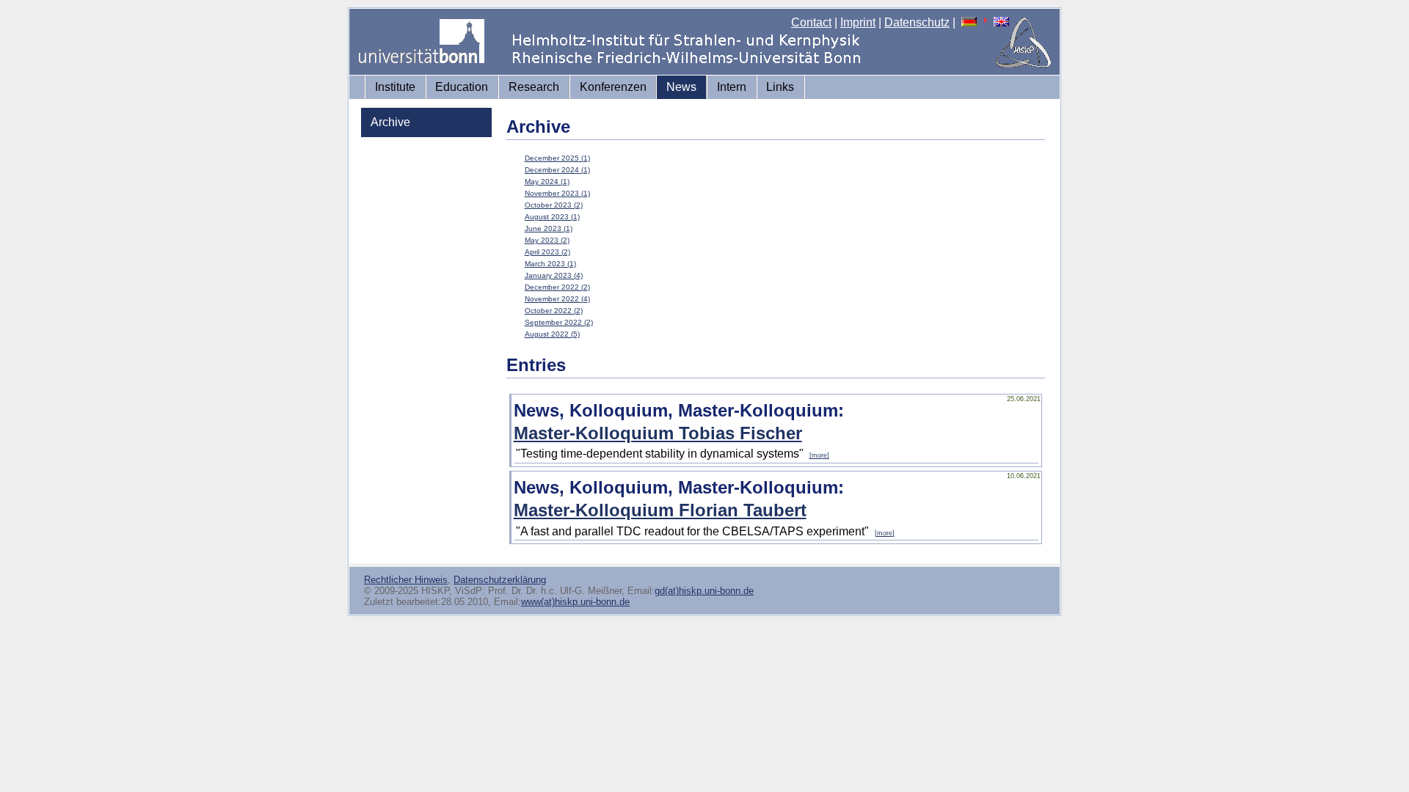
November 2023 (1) (557, 193)
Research (534, 87)
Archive (390, 122)
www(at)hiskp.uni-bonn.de (575, 601)
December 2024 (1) (557, 170)
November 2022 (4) (557, 299)
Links (780, 87)
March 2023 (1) (550, 264)
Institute (395, 87)
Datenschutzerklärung (500, 579)
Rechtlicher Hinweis (406, 579)
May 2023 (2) (547, 240)
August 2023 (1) (552, 217)
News (681, 87)
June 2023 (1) (548, 228)
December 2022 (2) (557, 287)
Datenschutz (917, 22)
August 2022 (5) (552, 334)
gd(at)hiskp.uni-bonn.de (704, 590)
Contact (811, 22)
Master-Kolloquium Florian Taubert (660, 510)
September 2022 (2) (559, 322)
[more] (819, 455)
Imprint (857, 22)
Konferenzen (613, 87)
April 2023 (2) (547, 252)
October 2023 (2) (554, 205)
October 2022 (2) (554, 311)
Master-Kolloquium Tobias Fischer (658, 433)
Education (461, 87)
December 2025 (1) (557, 158)
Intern (731, 87)
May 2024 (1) (547, 181)
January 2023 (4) (554, 275)
